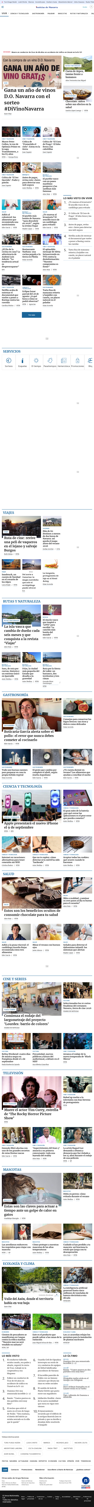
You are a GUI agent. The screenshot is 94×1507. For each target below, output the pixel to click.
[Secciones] (2, 7)
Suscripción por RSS (65, 1483)
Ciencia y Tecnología (22, 786)
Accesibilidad (66, 1496)
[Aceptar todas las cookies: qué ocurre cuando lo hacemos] (77, 844)
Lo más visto (10, 1355)
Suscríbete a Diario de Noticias (60, 1470)
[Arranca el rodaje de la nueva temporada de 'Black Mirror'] (77, 1041)
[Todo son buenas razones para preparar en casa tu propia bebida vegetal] (16, 757)
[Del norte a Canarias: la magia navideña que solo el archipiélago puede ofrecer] (31, 564)
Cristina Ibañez (7, 865)
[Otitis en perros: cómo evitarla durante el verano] (77, 1181)
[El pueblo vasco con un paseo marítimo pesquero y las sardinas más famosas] (52, 167)
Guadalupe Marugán (11, 1218)
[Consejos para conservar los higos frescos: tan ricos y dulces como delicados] (77, 706)
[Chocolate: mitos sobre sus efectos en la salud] (77, 94)
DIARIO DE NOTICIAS (11, 1028)
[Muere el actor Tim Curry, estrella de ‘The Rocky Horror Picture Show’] (31, 1093)
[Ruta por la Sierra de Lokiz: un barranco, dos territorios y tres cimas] (52, 657)
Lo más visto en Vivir (77, 198)
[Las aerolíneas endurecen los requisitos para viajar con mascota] (16, 1232)
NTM (4, 157)
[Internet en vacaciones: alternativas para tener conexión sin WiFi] (16, 844)
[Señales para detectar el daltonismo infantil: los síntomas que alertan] (77, 932)
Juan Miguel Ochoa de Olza (42, 1343)
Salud (8, 874)
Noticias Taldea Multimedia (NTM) (10, 1485)
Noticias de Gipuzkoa (28, 1483)
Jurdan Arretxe (48, 549)
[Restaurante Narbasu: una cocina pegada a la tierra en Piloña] (31, 239)
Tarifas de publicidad (45, 1484)
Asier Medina (27, 188)
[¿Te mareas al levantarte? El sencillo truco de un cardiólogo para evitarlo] (52, 204)
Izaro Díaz (7, 114)
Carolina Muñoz (7, 306)
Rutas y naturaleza (21, 601)
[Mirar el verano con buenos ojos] (47, 932)
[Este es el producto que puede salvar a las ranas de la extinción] (47, 1322)
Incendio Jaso (62, 1443)
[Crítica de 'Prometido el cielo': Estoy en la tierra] (31, 131)
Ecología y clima (19, 1264)
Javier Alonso (37, 950)
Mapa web (42, 1483)
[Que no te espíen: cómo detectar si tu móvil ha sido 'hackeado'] (47, 844)
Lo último (70, 1355)
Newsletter (40, 1470)
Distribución (43, 1481)
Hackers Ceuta (81, 1443)
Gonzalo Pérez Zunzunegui (48, 682)
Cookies (49, 1496)
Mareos (46, 1443)
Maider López (27, 229)
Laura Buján (6, 585)
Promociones (27, 1470)
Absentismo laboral (13, 1448)
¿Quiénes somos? (83, 1470)
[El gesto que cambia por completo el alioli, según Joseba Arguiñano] (47, 757)
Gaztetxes (68, 1448)
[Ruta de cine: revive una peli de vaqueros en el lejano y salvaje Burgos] (21, 527)
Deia (3, 1481)
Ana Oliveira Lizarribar (41, 1065)
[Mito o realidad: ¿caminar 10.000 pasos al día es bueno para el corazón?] (77, 885)
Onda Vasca (25, 1484)
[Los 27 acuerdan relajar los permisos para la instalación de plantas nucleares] (77, 1322)
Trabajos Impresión (65, 1481)
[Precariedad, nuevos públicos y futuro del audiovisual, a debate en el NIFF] (47, 1041)
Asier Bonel (9, 1454)
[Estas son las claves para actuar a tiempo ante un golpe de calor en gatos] (31, 1189)
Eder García (6, 228)
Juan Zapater (27, 152)
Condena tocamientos (31, 1454)
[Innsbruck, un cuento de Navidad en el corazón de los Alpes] (11, 564)
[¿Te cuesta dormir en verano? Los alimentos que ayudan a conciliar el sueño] (77, 757)
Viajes (8, 513)
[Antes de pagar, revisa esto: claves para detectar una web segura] (31, 167)
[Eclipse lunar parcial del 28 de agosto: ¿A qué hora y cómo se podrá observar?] (31, 280)
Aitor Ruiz (46, 194)
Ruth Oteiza (8, 554)
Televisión (13, 1073)
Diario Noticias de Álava (9, 1483)
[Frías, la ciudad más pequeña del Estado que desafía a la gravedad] (31, 657)
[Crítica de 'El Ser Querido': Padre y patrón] (11, 167)
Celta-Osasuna (34, 1448)
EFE (3, 270)
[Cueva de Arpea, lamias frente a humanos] (77, 64)
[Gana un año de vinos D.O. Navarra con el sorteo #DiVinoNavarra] (31, 72)
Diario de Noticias (27, 1481)
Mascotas (12, 1170)
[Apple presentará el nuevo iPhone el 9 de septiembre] (31, 806)
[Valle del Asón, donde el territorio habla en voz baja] (31, 1283)
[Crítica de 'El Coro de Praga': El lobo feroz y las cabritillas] (52, 131)
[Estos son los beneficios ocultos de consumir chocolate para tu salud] (31, 894)
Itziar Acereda (27, 260)
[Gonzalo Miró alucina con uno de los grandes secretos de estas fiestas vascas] (16, 1135)
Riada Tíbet (53, 1448)
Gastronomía (15, 695)
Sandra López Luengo (73, 111)
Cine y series (14, 979)
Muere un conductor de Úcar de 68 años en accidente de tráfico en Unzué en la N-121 (47, 52)
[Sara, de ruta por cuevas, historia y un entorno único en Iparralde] (11, 657)
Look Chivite (31, 1443)
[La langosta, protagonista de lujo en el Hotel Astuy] (52, 564)
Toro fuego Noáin (12, 1443)
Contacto (15, 1470)
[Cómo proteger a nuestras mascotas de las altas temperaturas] (47, 1232)
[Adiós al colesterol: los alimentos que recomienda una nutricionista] (11, 204)
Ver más (31, 315)
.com (5, 1469)
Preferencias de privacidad (87, 1499)
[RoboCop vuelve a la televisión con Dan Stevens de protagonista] (77, 1084)
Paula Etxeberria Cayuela (10, 1065)
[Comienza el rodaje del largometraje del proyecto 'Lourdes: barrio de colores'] (31, 999)
